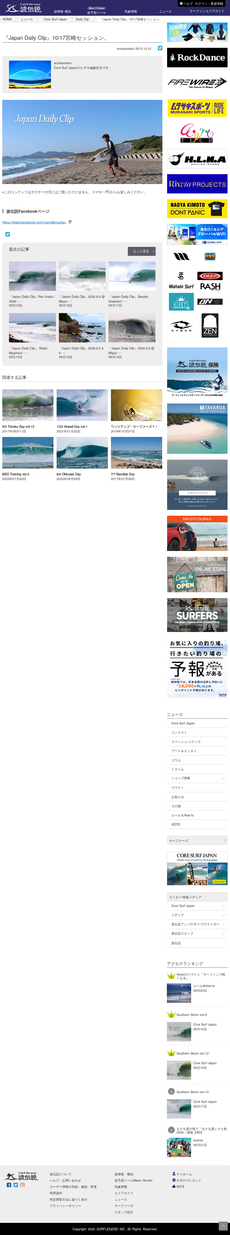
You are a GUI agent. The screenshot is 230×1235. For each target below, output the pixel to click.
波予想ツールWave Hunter (134, 1180)
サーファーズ (124, 1205)
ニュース (26, 19)
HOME (7, 19)
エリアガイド (124, 1193)
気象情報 (121, 1186)
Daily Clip (82, 19)
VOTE (180, 1186)
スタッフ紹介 (124, 1212)
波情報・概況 (124, 1174)
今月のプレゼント (188, 1180)
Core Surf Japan (55, 19)
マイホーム (184, 1174)
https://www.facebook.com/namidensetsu (34, 221)
